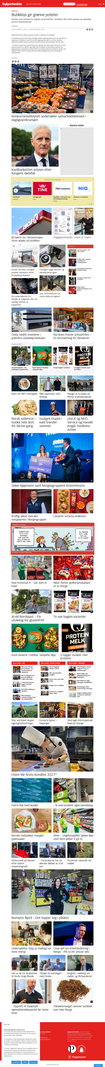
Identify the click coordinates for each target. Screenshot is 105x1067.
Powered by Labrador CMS (52, 1064)
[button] (16, 190)
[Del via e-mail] (92, 29)
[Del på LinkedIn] (90, 29)
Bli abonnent (69, 4)
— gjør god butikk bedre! (33, 4)
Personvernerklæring (44, 1039)
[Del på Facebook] (87, 29)
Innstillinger (98, 1065)
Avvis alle (33, 1062)
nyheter (14, 58)
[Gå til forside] (11, 4)
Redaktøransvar (43, 1037)
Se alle (90, 204)
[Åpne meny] (101, 4)
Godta (25, 1062)
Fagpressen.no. (8, 1055)
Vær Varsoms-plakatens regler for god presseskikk (79, 1033)
